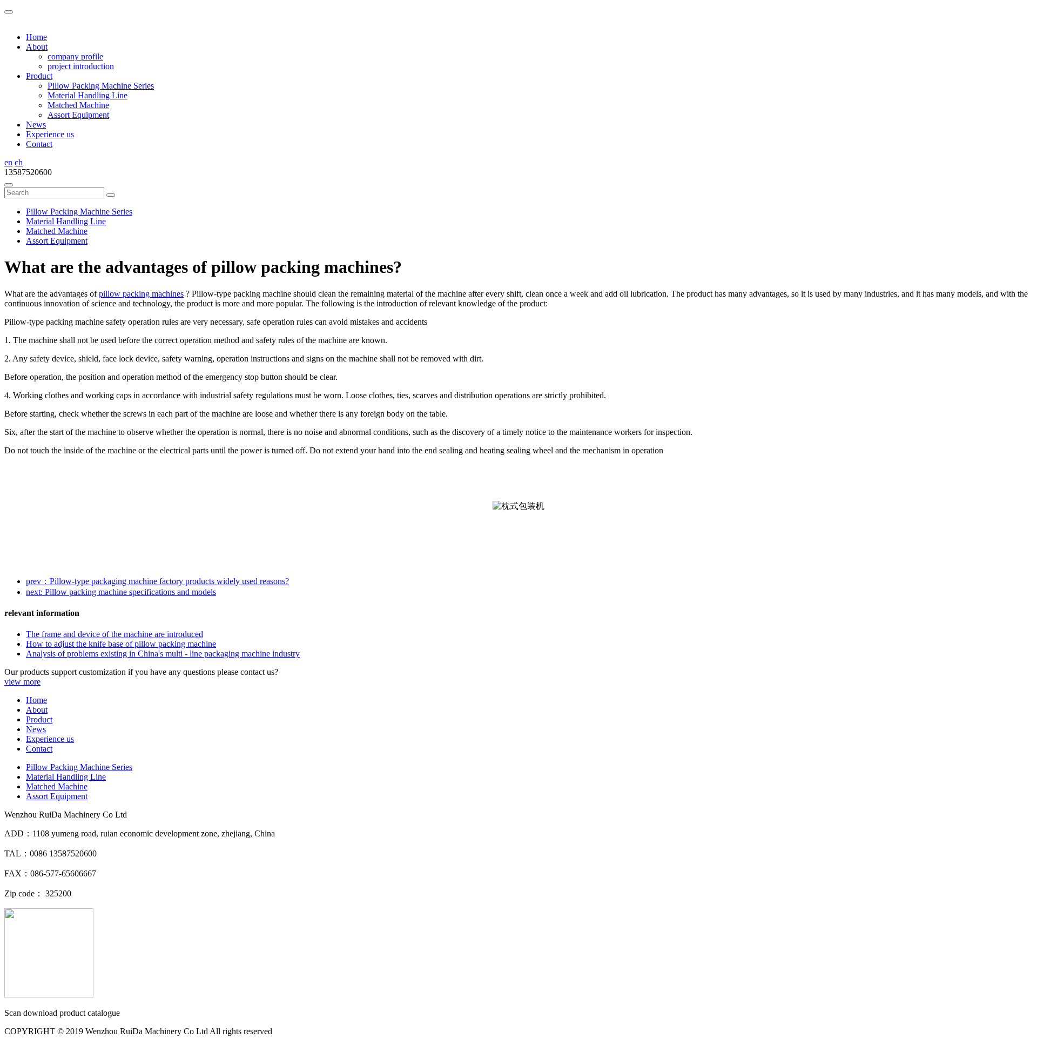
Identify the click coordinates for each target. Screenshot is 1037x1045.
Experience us (50, 134)
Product (39, 719)
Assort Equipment (78, 114)
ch (19, 162)
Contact (39, 144)
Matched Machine (78, 105)
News (36, 124)
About (37, 709)
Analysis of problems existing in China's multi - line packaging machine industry (163, 653)
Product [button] (39, 76)
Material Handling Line (87, 95)
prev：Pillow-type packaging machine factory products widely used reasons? (157, 581)
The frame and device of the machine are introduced (114, 634)
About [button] (37, 46)
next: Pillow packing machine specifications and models (121, 592)
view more (22, 681)
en (8, 162)
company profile (75, 56)
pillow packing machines (141, 293)
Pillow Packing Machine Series (101, 85)
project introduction (81, 66)
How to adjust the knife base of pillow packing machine (121, 643)
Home (36, 37)
